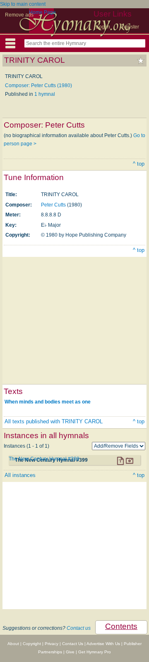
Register (129, 27)
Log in (103, 27)
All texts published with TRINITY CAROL (54, 421)
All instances (20, 475)
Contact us (79, 628)
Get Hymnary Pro (94, 652)
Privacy (51, 643)
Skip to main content (23, 4)
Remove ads (19, 15)
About (13, 643)
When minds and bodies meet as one (48, 402)
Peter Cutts (53, 205)
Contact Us (72, 643)
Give (70, 652)
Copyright (32, 643)
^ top (138, 164)
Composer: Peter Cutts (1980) (38, 85)
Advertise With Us (103, 643)
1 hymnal (44, 94)
